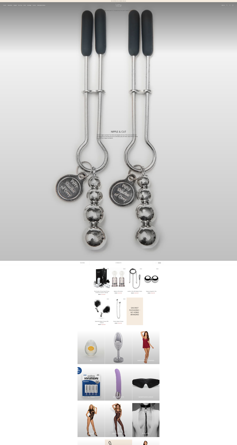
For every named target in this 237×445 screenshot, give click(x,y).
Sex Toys (20, 5)
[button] (223, 5)
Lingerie (15, 5)
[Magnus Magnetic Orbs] (151, 278)
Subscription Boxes (41, 5)
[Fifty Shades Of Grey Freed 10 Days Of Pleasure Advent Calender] (102, 278)
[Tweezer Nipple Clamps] (118, 309)
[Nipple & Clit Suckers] (118, 278)
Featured (82, 262)
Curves (34, 5)
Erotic (25, 5)
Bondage (29, 5)
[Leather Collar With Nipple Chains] (135, 278)
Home (4, 5)
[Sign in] (230, 5)
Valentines (10, 5)
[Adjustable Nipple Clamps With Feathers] (102, 309)
